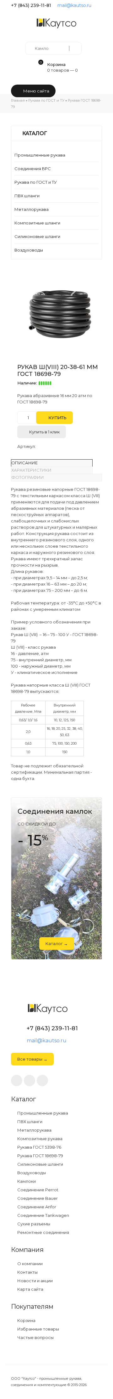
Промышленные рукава (39, 155)
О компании (29, 1264)
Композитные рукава (39, 1139)
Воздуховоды (28, 250)
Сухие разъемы (33, 1224)
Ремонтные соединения (42, 1232)
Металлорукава (31, 209)
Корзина (25, 1321)
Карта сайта (29, 1289)
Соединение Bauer (37, 1198)
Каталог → (57, 943)
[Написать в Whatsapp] (29, 1080)
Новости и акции (34, 1281)
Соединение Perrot (37, 1190)
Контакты (27, 1272)
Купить (57, 417)
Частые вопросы (35, 1338)
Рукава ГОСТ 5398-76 (38, 1147)
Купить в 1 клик (44, 431)
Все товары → (32, 1059)
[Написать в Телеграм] (99, 5)
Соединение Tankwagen (42, 1215)
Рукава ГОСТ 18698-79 (39, 1156)
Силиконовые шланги (37, 236)
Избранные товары (37, 1329)
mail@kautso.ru (74, 5)
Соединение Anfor (36, 1207)
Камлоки (26, 1181)
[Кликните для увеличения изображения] (59, 311)
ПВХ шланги (27, 195)
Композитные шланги (37, 222)
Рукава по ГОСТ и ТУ (35, 182)
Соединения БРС (32, 168)
